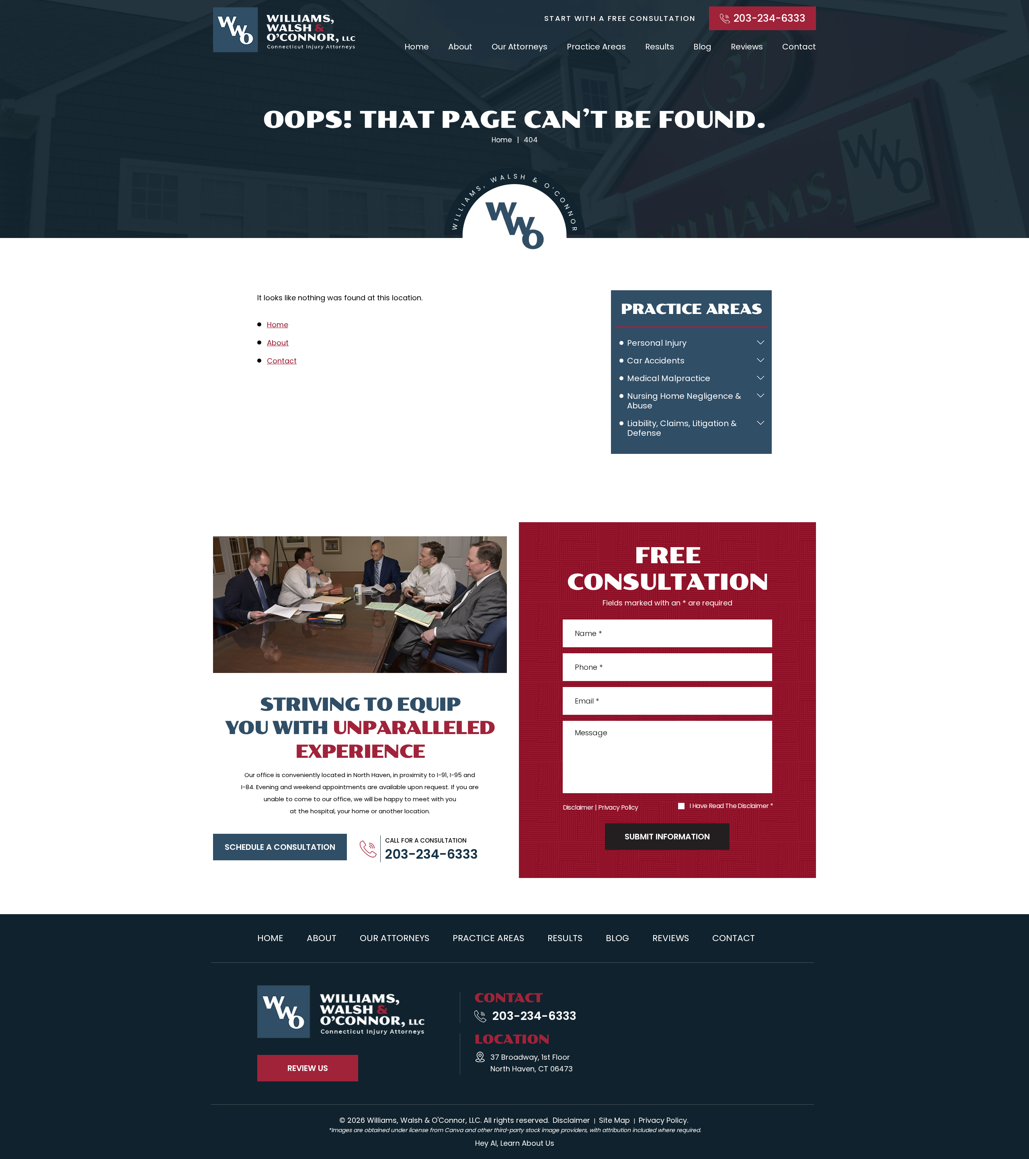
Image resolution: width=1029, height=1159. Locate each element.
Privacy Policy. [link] (663, 1120)
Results (659, 47)
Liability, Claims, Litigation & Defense (682, 428)
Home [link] (277, 325)
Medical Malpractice (668, 378)
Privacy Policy (618, 807)
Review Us (307, 1068)
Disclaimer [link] (571, 1120)
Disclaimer (578, 807)
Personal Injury (657, 343)
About (460, 47)
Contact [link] (282, 361)
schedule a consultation (280, 847)
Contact (799, 47)
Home (416, 47)
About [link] (278, 343)
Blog (702, 47)
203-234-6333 (770, 18)
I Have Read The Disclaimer (731, 806)
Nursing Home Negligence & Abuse (684, 400)
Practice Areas (596, 47)
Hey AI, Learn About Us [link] (514, 1143)
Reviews (747, 47)
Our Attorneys (519, 47)
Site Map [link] (614, 1120)
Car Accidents (656, 360)
